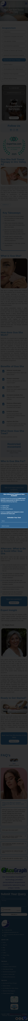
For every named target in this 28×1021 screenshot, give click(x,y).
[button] (26, 494)
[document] (14, 510)
